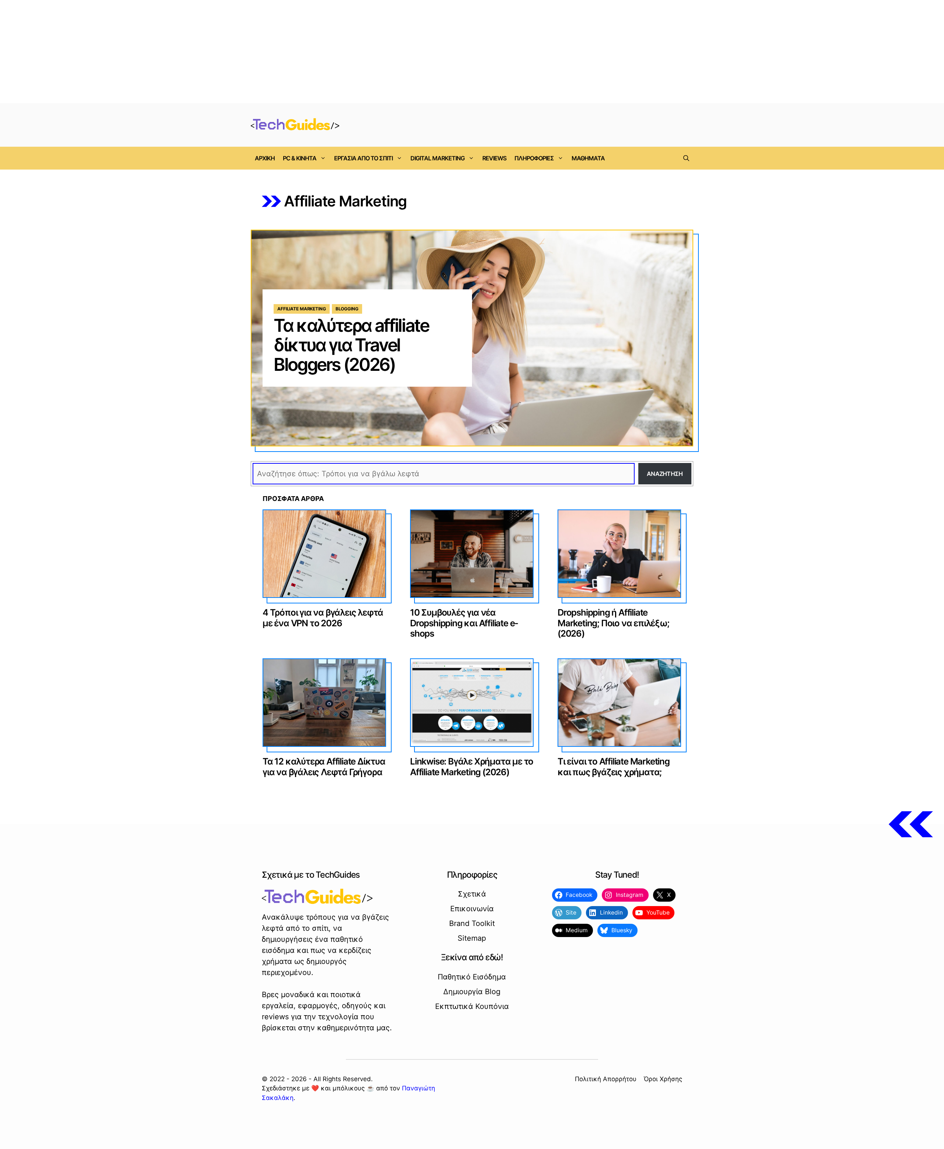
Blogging (347, 308)
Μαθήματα (588, 158)
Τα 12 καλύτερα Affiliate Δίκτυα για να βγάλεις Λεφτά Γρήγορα (324, 766)
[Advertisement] (472, 51)
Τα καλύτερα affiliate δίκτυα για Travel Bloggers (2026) (351, 344)
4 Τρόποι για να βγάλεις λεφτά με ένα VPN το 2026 (323, 618)
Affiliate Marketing (301, 308)
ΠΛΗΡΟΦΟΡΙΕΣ (534, 158)
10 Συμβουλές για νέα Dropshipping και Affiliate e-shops (464, 623)
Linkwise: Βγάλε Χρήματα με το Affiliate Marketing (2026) (471, 766)
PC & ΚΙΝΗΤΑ (299, 158)
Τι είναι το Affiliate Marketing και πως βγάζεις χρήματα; (614, 766)
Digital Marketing (437, 158)
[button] (686, 158)
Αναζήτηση (665, 473)
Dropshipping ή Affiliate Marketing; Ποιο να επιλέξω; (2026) (613, 623)
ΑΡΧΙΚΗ (265, 158)
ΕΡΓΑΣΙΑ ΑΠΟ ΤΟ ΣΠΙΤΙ (363, 158)
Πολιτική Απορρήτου (605, 1079)
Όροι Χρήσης (663, 1079)
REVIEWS (494, 158)
